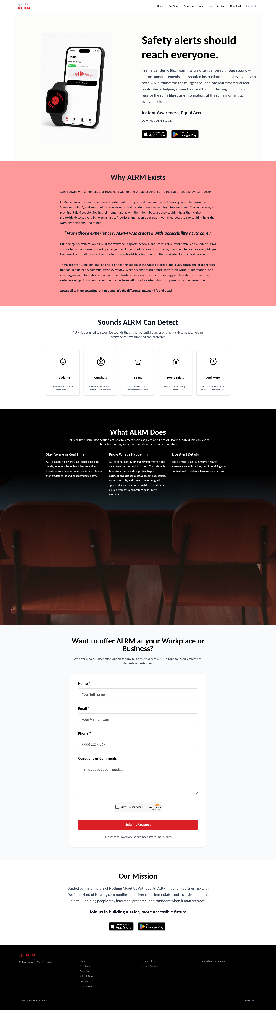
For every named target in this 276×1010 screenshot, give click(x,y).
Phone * (84, 734)
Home (160, 6)
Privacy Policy (148, 961)
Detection (189, 6)
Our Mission (86, 987)
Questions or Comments (97, 759)
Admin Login (251, 6)
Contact (221, 6)
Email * (84, 709)
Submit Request (138, 825)
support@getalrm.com (213, 961)
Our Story (173, 6)
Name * (84, 684)
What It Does (205, 6)
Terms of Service (149, 966)
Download (235, 6)
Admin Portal (251, 1000)
